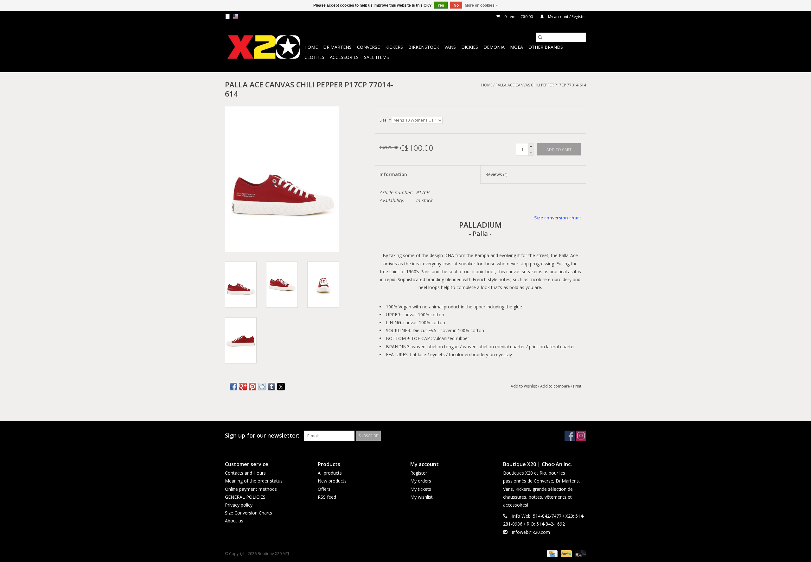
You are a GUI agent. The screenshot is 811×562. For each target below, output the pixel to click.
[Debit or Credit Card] (579, 553)
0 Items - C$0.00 (518, 16)
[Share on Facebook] (233, 386)
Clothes (314, 57)
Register (418, 473)
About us (234, 521)
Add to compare (555, 386)
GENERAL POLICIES (245, 497)
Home (311, 47)
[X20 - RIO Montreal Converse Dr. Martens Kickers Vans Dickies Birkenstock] (264, 47)
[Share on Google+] (243, 386)
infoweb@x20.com (531, 532)
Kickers (394, 47)
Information (393, 174)
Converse (368, 47)
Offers (324, 489)
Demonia (494, 47)
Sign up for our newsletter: (262, 435)
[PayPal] (566, 553)
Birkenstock (423, 47)
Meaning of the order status (254, 481)
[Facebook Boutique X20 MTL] (570, 436)
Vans (450, 47)
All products (330, 473)
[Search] (540, 37)
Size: (385, 120)
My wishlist (421, 497)
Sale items (376, 57)
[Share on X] (281, 386)
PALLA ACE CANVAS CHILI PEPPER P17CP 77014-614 (540, 85)
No (456, 5)
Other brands (545, 47)
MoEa (516, 47)
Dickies (469, 47)
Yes (440, 5)
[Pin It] (252, 386)
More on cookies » (481, 5)
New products (332, 481)
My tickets (420, 489)
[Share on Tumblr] (271, 386)
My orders (420, 481)
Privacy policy (238, 505)
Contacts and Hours (245, 473)
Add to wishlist (524, 386)
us (235, 16)
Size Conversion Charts (248, 513)
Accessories (344, 57)
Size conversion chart (557, 218)
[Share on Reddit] (262, 386)
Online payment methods (251, 489)
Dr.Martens (337, 47)
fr (227, 16)
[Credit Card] (552, 553)
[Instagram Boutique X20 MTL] (581, 436)
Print (577, 386)
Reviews (496, 174)
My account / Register (566, 16)
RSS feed (327, 497)
